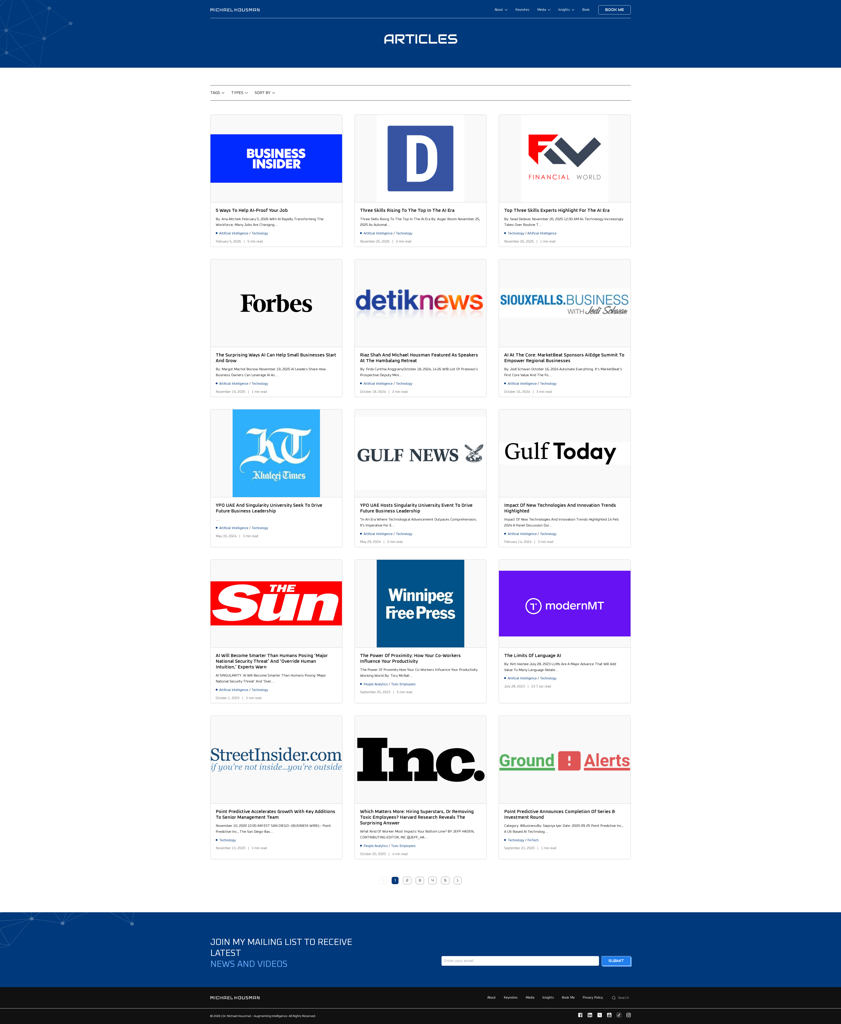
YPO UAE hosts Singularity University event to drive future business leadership (416, 508)
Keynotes (522, 9)
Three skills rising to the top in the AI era (407, 210)
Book (586, 9)
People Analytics (376, 684)
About (499, 9)
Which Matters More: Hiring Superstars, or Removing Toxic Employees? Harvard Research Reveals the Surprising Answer (417, 817)
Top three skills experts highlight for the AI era (557, 210)
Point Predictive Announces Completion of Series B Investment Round (559, 814)
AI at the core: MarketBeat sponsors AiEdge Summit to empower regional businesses (564, 358)
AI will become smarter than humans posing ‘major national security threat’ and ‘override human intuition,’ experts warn (272, 661)
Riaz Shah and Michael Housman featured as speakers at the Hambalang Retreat (419, 358)
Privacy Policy (593, 997)
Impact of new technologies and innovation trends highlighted (560, 508)
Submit (616, 960)
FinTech (533, 840)
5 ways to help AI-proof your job (252, 210)
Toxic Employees (403, 684)
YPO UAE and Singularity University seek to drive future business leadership (269, 508)
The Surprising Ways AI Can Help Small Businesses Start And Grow (276, 358)
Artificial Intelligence (233, 233)
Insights (564, 9)
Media (541, 9)
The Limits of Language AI (532, 655)
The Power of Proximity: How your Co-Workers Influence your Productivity (410, 658)
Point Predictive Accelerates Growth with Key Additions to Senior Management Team (275, 814)
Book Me (568, 997)
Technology (259, 233)
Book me (614, 9)
